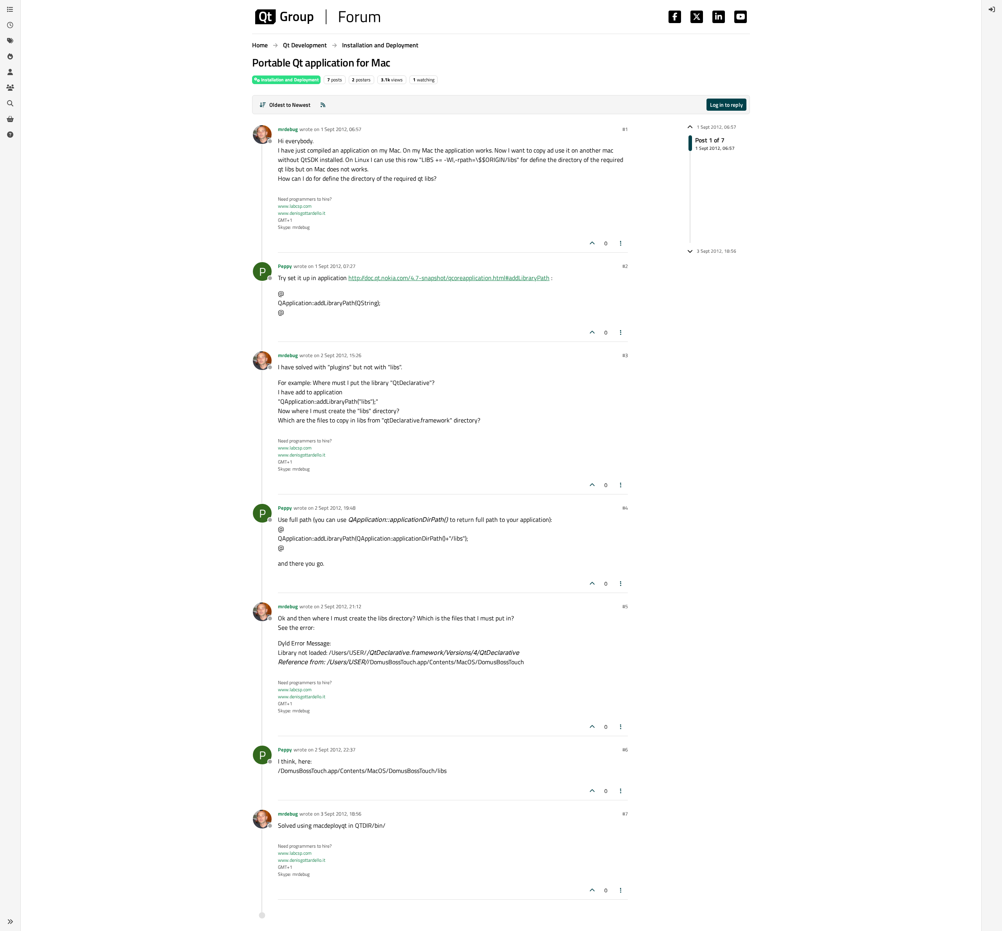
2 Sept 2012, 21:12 (341, 606)
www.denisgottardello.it (301, 213)
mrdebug (288, 129)
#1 (625, 129)
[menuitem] (992, 9)
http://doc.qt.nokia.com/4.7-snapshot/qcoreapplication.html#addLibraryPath (449, 277)
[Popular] (10, 56)
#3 (625, 355)
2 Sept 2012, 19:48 (335, 508)
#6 (625, 749)
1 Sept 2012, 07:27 (335, 266)
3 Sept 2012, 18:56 (341, 814)
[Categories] (10, 9)
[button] (10, 921)
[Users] (10, 72)
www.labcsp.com (295, 206)
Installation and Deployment (289, 79)
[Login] (992, 9)
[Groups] (10, 87)
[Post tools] (621, 243)
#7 (625, 814)
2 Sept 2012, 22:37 (335, 749)
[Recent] (10, 25)
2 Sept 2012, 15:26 (341, 355)
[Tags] (10, 40)
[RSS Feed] (323, 105)
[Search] (10, 103)
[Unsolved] (10, 134)
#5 (625, 606)
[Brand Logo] (317, 16)
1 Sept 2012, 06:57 (341, 129)
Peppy (285, 266)
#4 (625, 508)
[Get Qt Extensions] (10, 119)
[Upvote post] (592, 243)
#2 (625, 266)
